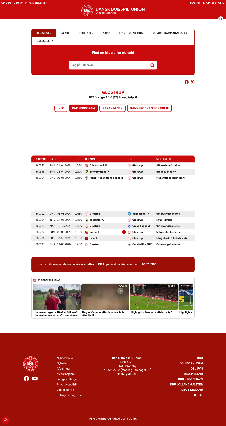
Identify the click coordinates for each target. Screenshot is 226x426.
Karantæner (112, 108)
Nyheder (62, 363)
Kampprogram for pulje (149, 108)
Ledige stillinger (67, 379)
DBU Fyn (197, 368)
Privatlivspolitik (67, 384)
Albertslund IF (98, 166)
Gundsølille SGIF (142, 244)
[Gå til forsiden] (113, 10)
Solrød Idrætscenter (168, 232)
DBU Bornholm (191, 363)
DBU (200, 358)
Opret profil (215, 3)
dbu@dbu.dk (128, 374)
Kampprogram (83, 108)
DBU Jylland (193, 374)
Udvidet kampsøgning (168, 33)
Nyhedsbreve (65, 358)
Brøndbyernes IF (99, 172)
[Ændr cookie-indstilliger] (6, 420)
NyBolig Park (164, 220)
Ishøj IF (94, 238)
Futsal (197, 395)
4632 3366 (149, 264)
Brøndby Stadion (166, 172)
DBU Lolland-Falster (186, 384)
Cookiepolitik (65, 390)
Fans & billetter (36, 3)
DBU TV (18, 3)
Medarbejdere (66, 374)
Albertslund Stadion (168, 166)
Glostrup (137, 166)
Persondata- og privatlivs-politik (113, 419)
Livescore (43, 41)
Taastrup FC (97, 220)
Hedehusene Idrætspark (170, 178)
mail (123, 264)
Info (60, 108)
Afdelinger (63, 368)
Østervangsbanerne (168, 214)
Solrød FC (95, 232)
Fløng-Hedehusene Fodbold (106, 178)
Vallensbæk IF (140, 214)
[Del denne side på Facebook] (187, 82)
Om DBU (6, 3)
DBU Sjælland (192, 390)
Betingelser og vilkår (70, 395)
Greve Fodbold (141, 226)
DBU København (190, 379)
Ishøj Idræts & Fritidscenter (172, 238)
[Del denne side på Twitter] (192, 82)
